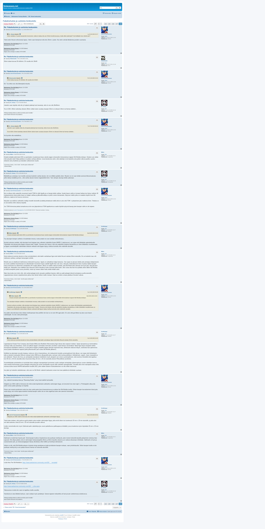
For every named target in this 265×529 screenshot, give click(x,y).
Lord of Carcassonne (106, 34)
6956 (106, 36)
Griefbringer (104, 226)
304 (106, 228)
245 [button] (109, 24)
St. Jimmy (11, 34)
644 (106, 63)
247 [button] (117, 24)
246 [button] (113, 24)
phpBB (61, 515)
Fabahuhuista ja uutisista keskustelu (19, 21)
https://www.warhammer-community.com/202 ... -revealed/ (39, 462)
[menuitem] (13, 13)
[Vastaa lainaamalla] (97, 28)
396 (106, 108)
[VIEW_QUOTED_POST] (20, 34)
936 (106, 154)
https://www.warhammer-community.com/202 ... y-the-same (22, 486)
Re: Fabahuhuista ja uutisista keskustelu (20, 27)
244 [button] (105, 24)
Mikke (102, 152)
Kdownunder (104, 60)
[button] (95, 24)
